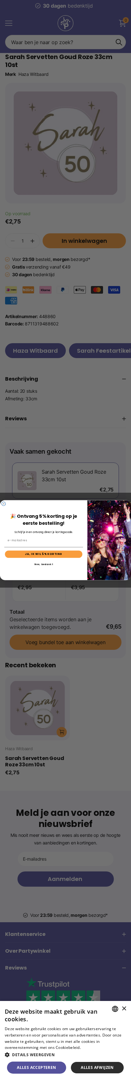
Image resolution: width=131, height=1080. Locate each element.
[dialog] (65, 1040)
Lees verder (93, 1047)
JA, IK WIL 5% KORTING (43, 554)
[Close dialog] (3, 503)
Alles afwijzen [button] (97, 1067)
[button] (65, 1055)
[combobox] (115, 1009)
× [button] (123, 1008)
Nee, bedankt (43, 564)
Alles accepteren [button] (36, 1067)
